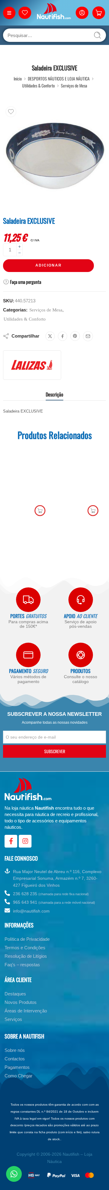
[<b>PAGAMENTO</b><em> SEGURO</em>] (28, 655)
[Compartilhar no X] (50, 336)
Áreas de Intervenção (26, 1010)
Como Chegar (18, 1075)
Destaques (15, 993)
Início (18, 78)
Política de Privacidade (27, 939)
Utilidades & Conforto (38, 85)
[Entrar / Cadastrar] (82, 12)
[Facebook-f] (11, 841)
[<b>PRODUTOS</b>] (80, 655)
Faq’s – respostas (22, 964)
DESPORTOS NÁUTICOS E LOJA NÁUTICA (59, 78)
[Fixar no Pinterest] (75, 336)
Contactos (15, 1058)
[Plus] (19, 246)
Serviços (13, 1019)
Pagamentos (17, 1067)
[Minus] (19, 253)
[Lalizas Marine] (32, 365)
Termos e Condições (25, 947)
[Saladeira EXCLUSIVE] (54, 155)
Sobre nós (15, 1050)
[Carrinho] (98, 12)
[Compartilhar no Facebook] (62, 336)
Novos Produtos (21, 1002)
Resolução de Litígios (26, 956)
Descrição (54, 394)
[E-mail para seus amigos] (88, 336)
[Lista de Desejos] (11, 112)
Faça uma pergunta (25, 281)
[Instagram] (25, 841)
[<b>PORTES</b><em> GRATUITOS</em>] (28, 599)
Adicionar (48, 265)
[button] (40, 510)
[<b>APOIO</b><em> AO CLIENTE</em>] (80, 599)
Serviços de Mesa (74, 85)
